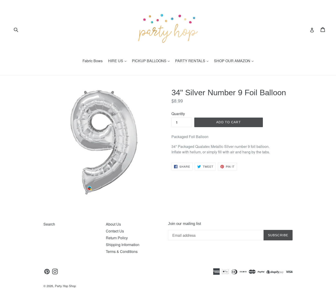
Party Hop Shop (65, 286)
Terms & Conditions (122, 251)
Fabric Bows (93, 60)
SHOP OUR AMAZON (232, 60)
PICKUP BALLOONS (149, 60)
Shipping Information (122, 244)
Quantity (178, 113)
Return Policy (117, 237)
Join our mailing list (184, 223)
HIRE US (116, 60)
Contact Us (115, 231)
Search (49, 224)
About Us (113, 224)
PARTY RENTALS (190, 60)
